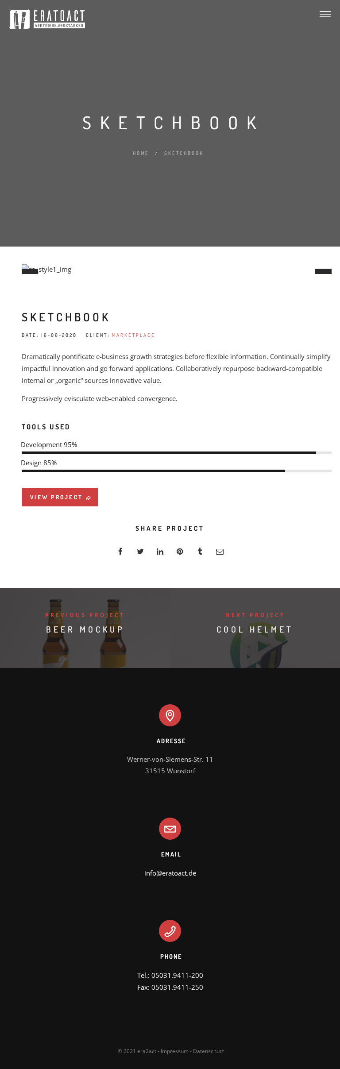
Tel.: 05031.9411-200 (170, 975)
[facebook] (120, 551)
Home (141, 153)
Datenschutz (208, 1051)
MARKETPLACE (133, 335)
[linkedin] (160, 551)
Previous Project (85, 615)
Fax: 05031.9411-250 (170, 987)
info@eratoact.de (170, 872)
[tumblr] (200, 551)
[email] (220, 551)
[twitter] (140, 551)
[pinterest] (180, 551)
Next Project (255, 615)
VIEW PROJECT (56, 497)
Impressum (175, 1051)
